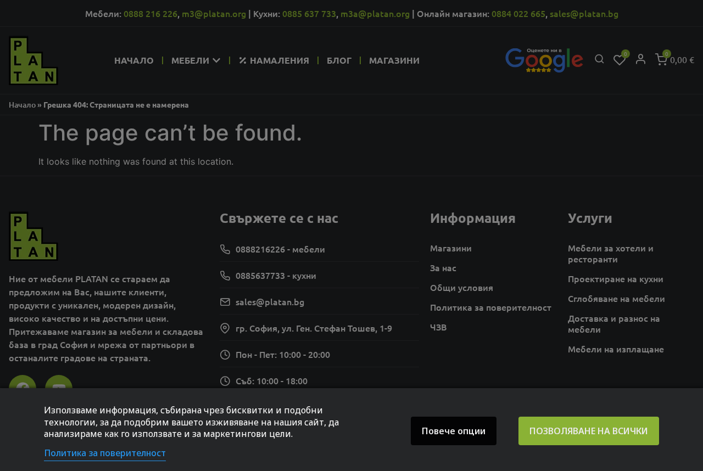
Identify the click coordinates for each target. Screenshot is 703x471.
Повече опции (454, 431)
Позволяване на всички (588, 431)
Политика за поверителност (105, 453)
